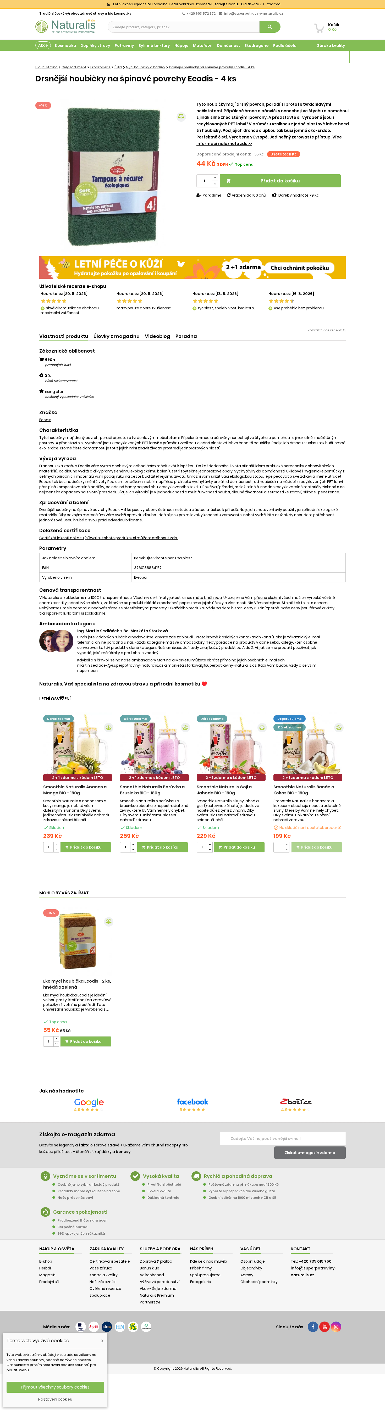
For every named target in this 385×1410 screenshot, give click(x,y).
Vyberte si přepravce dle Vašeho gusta (241, 1191)
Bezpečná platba (72, 1227)
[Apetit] (94, 1327)
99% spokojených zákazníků (81, 1233)
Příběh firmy (201, 1268)
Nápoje (181, 45)
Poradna (186, 336)
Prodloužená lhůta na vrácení (83, 1220)
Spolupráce (100, 1295)
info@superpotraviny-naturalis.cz (253, 13)
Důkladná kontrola (163, 1197)
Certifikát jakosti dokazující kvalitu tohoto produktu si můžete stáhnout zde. (108, 537)
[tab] (63, 336)
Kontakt (300, 1249)
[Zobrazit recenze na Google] (89, 1103)
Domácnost (228, 45)
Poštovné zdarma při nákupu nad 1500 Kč (243, 1184)
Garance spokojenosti (80, 1212)
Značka (48, 412)
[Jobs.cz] (107, 1327)
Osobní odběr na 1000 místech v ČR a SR (242, 1197)
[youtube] (324, 1327)
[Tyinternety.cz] (146, 1327)
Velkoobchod (152, 1275)
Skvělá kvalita (159, 1191)
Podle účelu (284, 45)
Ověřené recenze (105, 1288)
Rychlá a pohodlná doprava (238, 1176)
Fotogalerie (200, 1281)
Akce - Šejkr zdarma (158, 1288)
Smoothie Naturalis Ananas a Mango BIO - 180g (75, 790)
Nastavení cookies (55, 1399)
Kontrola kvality (104, 1275)
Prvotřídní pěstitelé (164, 1184)
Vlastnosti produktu (63, 336)
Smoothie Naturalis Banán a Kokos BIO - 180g (303, 790)
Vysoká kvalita (161, 1176)
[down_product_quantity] (56, 849)
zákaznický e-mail (304, 637)
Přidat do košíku (263, 180)
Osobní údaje (252, 1261)
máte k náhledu (207, 597)
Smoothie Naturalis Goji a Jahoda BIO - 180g (224, 790)
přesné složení (267, 597)
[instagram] (336, 1327)
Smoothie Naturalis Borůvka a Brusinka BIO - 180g (152, 790)
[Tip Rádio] (133, 1327)
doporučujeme (289, 719)
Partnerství (150, 1302)
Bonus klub (149, 1268)
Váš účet (250, 1249)
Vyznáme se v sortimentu (84, 1176)
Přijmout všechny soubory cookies (55, 1387)
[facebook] (313, 1327)
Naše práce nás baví (75, 1197)
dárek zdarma (58, 719)
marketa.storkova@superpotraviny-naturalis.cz (212, 665)
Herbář (45, 1268)
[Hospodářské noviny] (120, 1327)
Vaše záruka (101, 1268)
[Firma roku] (192, 1347)
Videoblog (157, 336)
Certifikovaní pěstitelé (110, 1261)
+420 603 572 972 (201, 13)
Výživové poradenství (159, 1281)
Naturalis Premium (157, 1295)
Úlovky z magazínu (117, 336)
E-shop (45, 1261)
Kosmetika (65, 45)
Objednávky (251, 1268)
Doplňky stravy (95, 45)
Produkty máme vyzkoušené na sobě (89, 1191)
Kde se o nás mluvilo (208, 1261)
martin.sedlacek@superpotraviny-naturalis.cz (120, 665)
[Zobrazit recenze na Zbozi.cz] (296, 1103)
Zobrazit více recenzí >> (327, 330)
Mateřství (202, 45)
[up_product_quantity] (56, 845)
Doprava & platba (156, 1261)
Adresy (246, 1275)
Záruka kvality (331, 45)
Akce (43, 45)
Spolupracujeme (205, 1275)
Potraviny (124, 45)
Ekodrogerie (257, 45)
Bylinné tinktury (154, 45)
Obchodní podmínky (259, 1281)
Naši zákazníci (103, 1281)
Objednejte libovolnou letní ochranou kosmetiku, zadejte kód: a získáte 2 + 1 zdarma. (197, 4)
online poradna (109, 642)
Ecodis (45, 419)
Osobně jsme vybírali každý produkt (88, 1184)
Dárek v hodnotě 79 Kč (298, 195)
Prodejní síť (49, 1281)
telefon (84, 642)
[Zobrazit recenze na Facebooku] (192, 1103)
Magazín (336, 57)
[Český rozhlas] (80, 1327)
